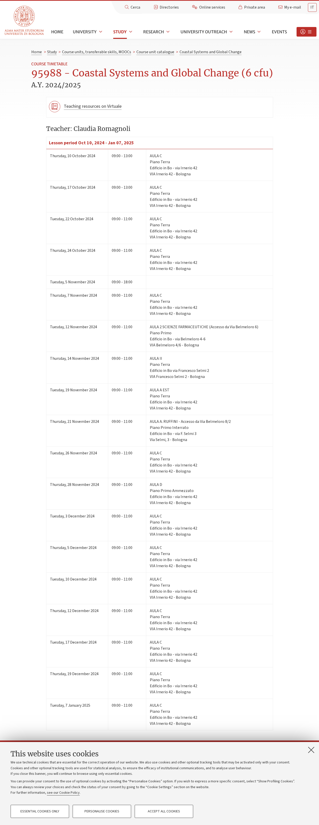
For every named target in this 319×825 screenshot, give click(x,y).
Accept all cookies (164, 811)
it (312, 7)
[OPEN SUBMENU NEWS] (258, 32)
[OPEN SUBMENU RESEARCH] (167, 32)
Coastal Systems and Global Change (211, 52)
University (85, 31)
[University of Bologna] (25, 21)
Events (279, 31)
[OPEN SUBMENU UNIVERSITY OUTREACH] (230, 32)
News (249, 31)
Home (57, 31)
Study (120, 31)
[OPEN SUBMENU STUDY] (130, 32)
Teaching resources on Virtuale (93, 106)
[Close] (311, 750)
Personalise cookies (101, 811)
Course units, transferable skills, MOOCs (96, 52)
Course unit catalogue (155, 52)
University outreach (204, 31)
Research (153, 31)
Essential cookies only (39, 811)
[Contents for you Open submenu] (306, 32)
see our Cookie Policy (63, 792)
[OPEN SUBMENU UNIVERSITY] (100, 32)
